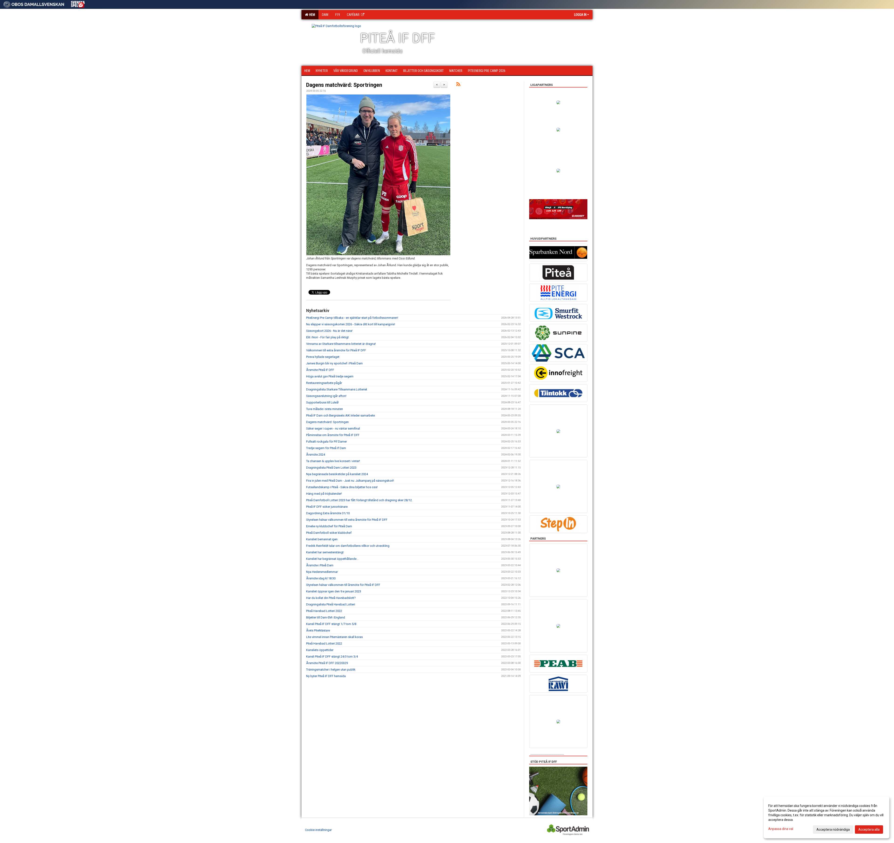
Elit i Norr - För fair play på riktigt (327, 337)
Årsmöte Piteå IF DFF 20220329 (327, 663)
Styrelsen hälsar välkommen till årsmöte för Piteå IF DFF (343, 585)
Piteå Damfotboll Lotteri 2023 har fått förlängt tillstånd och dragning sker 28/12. (359, 500)
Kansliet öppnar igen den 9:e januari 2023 (333, 591)
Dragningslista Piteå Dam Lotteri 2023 (331, 467)
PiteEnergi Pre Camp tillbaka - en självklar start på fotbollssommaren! (352, 317)
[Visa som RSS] (458, 85)
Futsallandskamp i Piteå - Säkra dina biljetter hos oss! (342, 487)
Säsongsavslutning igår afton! (326, 396)
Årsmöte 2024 (315, 454)
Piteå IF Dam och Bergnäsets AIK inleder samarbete (340, 415)
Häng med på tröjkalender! (324, 493)
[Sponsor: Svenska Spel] (78, 3)
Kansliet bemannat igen (322, 539)
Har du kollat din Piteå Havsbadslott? (331, 598)
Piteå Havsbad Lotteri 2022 (324, 611)
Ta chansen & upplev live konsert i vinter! (333, 461)
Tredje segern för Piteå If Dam (326, 448)
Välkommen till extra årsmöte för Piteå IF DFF (336, 350)
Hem (311, 15)
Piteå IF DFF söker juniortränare (327, 506)
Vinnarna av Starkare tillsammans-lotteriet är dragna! (341, 344)
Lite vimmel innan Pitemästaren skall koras (334, 637)
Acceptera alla (869, 829)
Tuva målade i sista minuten (324, 409)
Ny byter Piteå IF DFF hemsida (326, 676)
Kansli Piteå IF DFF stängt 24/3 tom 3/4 (332, 656)
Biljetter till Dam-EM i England (325, 617)
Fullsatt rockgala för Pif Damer (326, 441)
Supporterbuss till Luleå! (322, 402)
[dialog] (826, 817)
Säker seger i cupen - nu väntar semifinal (333, 428)
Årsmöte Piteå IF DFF (320, 370)
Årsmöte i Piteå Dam (319, 565)
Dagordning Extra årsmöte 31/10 (328, 513)
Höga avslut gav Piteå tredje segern (329, 376)
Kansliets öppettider (319, 650)
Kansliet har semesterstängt (325, 552)
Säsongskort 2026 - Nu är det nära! (329, 330)
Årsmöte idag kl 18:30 (320, 578)
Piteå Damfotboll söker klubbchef (329, 532)
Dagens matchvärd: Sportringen (344, 85)
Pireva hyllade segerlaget (322, 357)
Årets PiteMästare (318, 630)
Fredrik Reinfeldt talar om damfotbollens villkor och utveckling (347, 545)
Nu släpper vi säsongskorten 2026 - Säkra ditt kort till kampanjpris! (350, 324)
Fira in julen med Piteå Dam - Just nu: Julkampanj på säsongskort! (350, 480)
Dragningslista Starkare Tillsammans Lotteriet (336, 389)
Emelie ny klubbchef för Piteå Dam (329, 526)
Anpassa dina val (780, 829)
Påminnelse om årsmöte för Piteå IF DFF (332, 435)
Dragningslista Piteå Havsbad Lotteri (330, 604)
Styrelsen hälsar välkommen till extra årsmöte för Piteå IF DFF (346, 519)
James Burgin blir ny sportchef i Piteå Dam (334, 363)
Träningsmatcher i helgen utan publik (331, 669)
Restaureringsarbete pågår (324, 383)
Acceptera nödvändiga (833, 829)
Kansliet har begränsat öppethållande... (332, 559)
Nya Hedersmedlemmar (322, 572)
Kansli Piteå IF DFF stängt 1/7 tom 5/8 (331, 624)
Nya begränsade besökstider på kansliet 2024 (337, 474)
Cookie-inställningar (318, 830)
